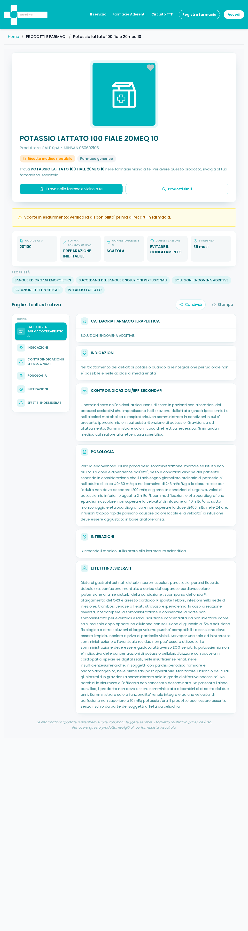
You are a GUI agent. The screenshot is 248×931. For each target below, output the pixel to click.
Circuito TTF (162, 14)
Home (13, 37)
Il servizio (98, 14)
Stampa (225, 304)
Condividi (193, 304)
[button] (13, 8)
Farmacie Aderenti (129, 14)
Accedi (234, 14)
